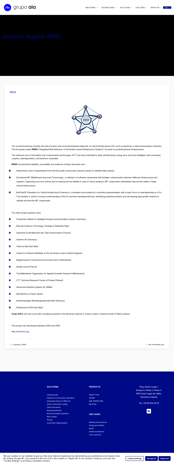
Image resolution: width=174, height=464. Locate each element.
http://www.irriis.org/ (20, 331)
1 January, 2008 (19, 344)
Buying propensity (54, 410)
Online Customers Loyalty (57, 404)
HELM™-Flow (94, 395)
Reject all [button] (164, 458)
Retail (91, 428)
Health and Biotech (96, 432)
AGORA (92, 398)
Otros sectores (95, 435)
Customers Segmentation (57, 423)
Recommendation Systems (58, 414)
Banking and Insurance (98, 422)
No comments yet (156, 344)
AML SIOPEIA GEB (96, 401)
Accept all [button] (151, 458)
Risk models (52, 417)
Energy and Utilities (96, 425)
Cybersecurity (52, 395)
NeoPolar (93, 404)
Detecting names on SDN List (58, 401)
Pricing (49, 420)
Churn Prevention (54, 407)
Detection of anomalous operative (60, 398)
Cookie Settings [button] (135, 458)
